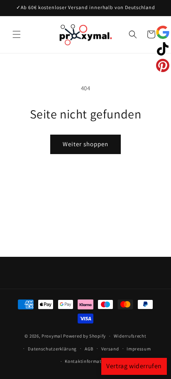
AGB (89, 349)
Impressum (139, 349)
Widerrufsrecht (130, 336)
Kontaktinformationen (89, 361)
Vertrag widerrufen (134, 366)
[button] (16, 34)
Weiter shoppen (85, 144)
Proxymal (52, 336)
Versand (110, 349)
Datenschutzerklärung (52, 349)
